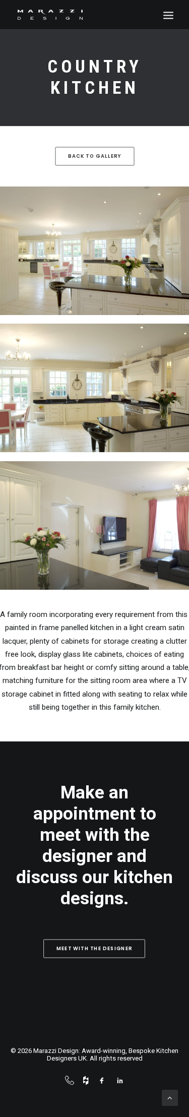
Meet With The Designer (94, 948)
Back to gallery (94, 156)
